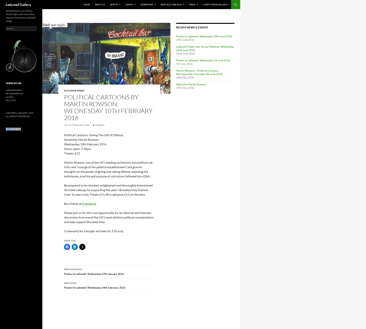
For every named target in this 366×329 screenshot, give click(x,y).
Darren (99, 125)
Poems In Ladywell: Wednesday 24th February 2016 (94, 285)
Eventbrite (89, 203)
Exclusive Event (74, 90)
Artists (114, 4)
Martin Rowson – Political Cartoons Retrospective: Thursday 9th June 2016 (199, 72)
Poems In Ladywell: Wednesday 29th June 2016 (204, 36)
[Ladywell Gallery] (21, 55)
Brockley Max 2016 (171, 4)
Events (129, 4)
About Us (100, 4)
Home (87, 4)
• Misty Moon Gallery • (216, 4)
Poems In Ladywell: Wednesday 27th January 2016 (94, 271)
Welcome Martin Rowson (191, 84)
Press (192, 4)
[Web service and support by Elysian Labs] (13, 128)
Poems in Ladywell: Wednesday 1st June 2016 (203, 60)
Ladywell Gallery (18, 4)
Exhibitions (146, 4)
